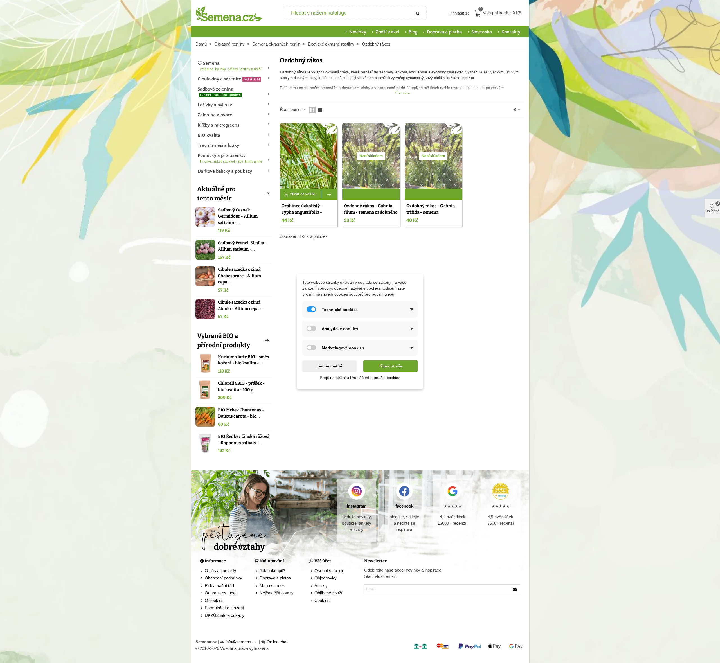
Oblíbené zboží (328, 592)
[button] (257, 194)
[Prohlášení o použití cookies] (311, 601)
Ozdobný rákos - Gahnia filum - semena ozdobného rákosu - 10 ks (371, 212)
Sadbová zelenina (219, 91)
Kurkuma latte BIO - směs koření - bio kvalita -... (243, 360)
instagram (356, 506)
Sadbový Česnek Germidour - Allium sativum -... (238, 216)
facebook (404, 506)
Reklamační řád (219, 585)
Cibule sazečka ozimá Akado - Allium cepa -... (241, 305)
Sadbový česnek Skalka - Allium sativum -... (242, 246)
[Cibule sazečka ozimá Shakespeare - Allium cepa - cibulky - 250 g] (205, 276)
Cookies (322, 600)
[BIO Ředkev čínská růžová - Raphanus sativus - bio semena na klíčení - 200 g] (205, 443)
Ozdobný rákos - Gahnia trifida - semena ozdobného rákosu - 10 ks (431, 212)
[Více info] (329, 194)
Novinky (357, 32)
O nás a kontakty (220, 570)
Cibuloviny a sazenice (229, 79)
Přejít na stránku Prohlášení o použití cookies (360, 377)
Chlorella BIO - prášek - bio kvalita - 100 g (241, 386)
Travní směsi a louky (218, 145)
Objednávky (325, 578)
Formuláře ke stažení (224, 607)
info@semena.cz (242, 641)
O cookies (214, 600)
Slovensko (481, 32)
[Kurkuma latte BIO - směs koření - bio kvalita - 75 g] (205, 363)
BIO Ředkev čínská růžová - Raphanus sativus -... (243, 439)
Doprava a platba (444, 32)
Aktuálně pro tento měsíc (216, 193)
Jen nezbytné (329, 366)
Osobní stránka (328, 570)
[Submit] (418, 13)
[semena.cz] (229, 13)
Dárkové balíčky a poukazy (225, 171)
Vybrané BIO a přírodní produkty (223, 340)
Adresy (321, 585)
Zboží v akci (387, 32)
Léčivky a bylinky (215, 104)
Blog (413, 32)
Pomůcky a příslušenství (230, 157)
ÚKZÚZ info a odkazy (224, 615)
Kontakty (510, 32)
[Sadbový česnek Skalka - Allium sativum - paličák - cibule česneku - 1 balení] (205, 250)
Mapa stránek (272, 585)
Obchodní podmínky (223, 578)
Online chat (277, 641)
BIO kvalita (209, 135)
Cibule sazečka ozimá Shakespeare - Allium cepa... (239, 276)
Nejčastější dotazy (277, 592)
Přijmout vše (390, 366)
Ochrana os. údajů (221, 592)
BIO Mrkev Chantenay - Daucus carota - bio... (241, 413)
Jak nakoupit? (272, 570)
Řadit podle (291, 109)
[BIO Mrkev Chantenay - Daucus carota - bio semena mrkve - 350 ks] (205, 417)
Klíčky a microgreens (218, 125)
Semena (230, 65)
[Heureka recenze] (500, 491)
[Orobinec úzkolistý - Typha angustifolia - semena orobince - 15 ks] (309, 156)
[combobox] (347, 13)
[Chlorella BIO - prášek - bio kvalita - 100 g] (205, 390)
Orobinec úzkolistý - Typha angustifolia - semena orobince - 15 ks (305, 212)
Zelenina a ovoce (215, 115)
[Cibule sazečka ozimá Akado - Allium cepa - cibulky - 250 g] (205, 309)
